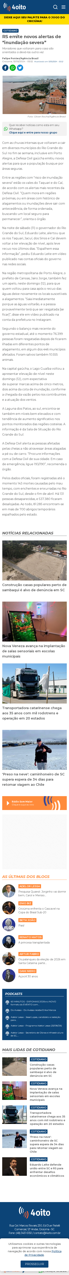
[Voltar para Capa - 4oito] (21, 7)
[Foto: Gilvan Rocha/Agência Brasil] (34, 94)
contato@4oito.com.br (47, 1233)
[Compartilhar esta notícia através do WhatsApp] (13, 68)
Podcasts (13, 994)
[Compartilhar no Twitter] (20, 68)
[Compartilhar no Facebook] (5, 68)
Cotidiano (10, 31)
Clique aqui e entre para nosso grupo (33, 132)
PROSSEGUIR (34, 1264)
